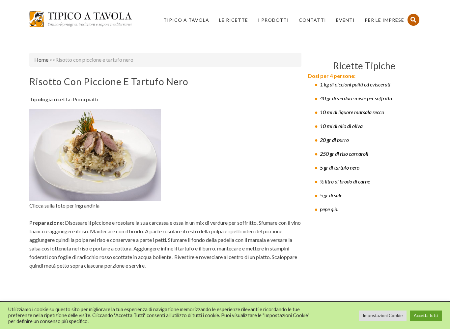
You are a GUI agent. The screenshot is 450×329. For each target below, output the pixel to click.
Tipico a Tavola (186, 20)
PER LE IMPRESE (384, 20)
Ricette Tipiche (364, 65)
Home (41, 59)
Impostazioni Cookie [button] (383, 315)
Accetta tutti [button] (426, 315)
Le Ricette (233, 20)
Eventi (345, 20)
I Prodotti (273, 20)
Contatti (312, 20)
